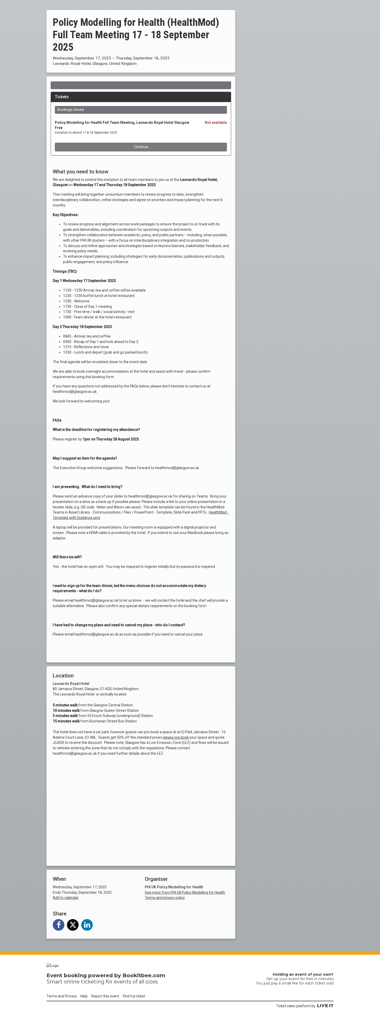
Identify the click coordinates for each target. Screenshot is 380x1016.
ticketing (92, 982)
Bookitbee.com (144, 975)
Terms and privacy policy (165, 898)
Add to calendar (66, 898)
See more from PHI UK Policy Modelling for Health (185, 892)
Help (84, 996)
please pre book (176, 737)
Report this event (105, 996)
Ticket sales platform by (295, 1006)
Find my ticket (134, 996)
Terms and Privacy (62, 996)
